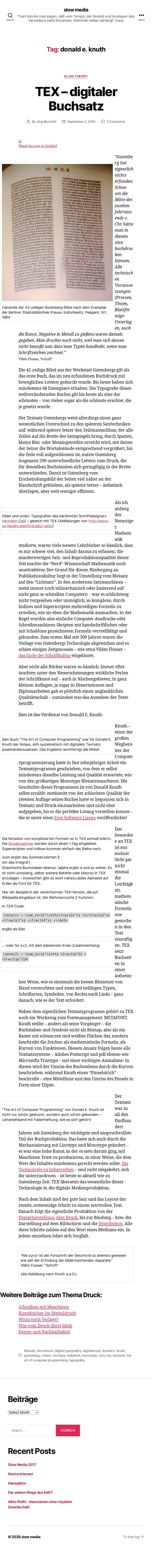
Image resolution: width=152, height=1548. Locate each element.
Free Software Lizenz (75, 818)
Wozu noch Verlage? (38, 1319)
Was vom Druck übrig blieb (45, 1326)
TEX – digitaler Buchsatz (76, 98)
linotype (59, 1355)
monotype (89, 1355)
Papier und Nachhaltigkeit (44, 1332)
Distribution (111, 1224)
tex (109, 1355)
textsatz (119, 1355)
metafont (73, 1355)
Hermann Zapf (14, 521)
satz (102, 1355)
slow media (76, 9)
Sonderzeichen (20, 843)
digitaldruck (92, 1351)
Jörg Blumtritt (46, 122)
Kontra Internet (20, 1474)
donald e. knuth (113, 1351)
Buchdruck (45, 1351)
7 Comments (116, 122)
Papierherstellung (36, 1217)
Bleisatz (30, 1351)
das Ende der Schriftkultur (44, 655)
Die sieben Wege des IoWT (30, 1492)
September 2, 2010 (81, 122)
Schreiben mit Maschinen (44, 1307)
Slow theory (76, 76)
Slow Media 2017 (22, 1465)
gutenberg (32, 1355)
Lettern (46, 1355)
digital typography (68, 1351)
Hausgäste (17, 1483)
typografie (76, 1360)
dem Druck (67, 1217)
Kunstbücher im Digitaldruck (47, 1313)
